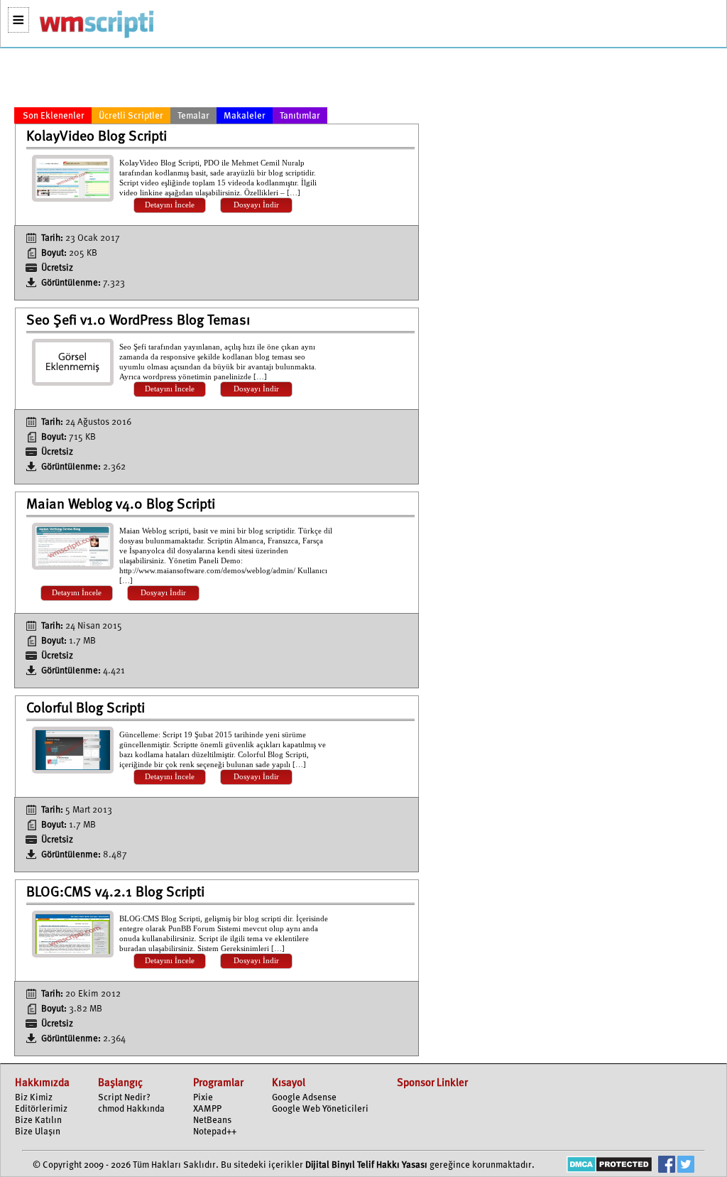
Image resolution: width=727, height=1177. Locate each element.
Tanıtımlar (300, 116)
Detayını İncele (170, 205)
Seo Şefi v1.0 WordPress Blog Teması (138, 321)
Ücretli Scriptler (131, 116)
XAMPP (207, 1109)
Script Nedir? (124, 1097)
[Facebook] (666, 1166)
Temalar (193, 116)
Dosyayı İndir (256, 205)
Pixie (203, 1097)
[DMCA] (609, 1166)
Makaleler (245, 116)
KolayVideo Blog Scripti (96, 137)
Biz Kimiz (34, 1097)
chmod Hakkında (131, 1109)
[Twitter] (685, 1166)
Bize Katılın (38, 1120)
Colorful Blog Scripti (85, 709)
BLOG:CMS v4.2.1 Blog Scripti (115, 893)
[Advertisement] (216, 80)
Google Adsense (304, 1097)
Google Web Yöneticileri (320, 1109)
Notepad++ (214, 1132)
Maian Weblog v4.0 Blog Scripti (120, 505)
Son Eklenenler (53, 116)
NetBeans (212, 1120)
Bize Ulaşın (37, 1132)
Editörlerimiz (41, 1109)
